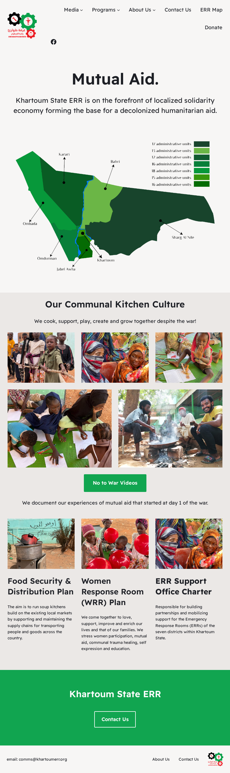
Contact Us (115, 719)
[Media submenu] (81, 10)
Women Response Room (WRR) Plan (112, 591)
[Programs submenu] (118, 10)
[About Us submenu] (154, 10)
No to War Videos (115, 483)
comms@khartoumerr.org (43, 759)
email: (13, 759)
